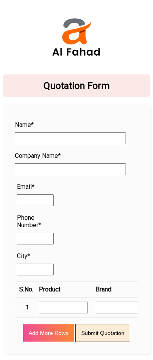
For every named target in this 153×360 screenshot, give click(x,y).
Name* (24, 124)
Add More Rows (48, 333)
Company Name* (38, 155)
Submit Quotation (102, 333)
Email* (26, 186)
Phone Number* (29, 221)
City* (23, 256)
